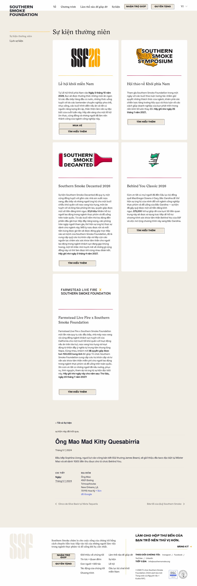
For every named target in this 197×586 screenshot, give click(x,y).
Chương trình (68, 6)
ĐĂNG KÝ (183, 547)
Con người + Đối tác (91, 564)
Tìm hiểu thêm (77, 132)
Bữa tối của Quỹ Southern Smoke (164, 504)
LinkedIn (149, 558)
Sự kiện (116, 6)
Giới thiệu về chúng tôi (92, 554)
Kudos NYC (140, 578)
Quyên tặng (163, 7)
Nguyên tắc (153, 576)
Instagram (166, 555)
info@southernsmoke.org (159, 561)
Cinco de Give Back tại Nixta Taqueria (78, 504)
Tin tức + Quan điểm (91, 559)
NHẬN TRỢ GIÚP (136, 7)
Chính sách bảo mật (154, 573)
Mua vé (77, 126)
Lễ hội (112, 564)
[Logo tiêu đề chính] (24, 10)
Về (54, 6)
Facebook (178, 555)
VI (182, 6)
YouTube (139, 558)
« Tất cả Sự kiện (63, 422)
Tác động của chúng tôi (93, 568)
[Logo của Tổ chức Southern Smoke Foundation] (21, 547)
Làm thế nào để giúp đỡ (93, 6)
